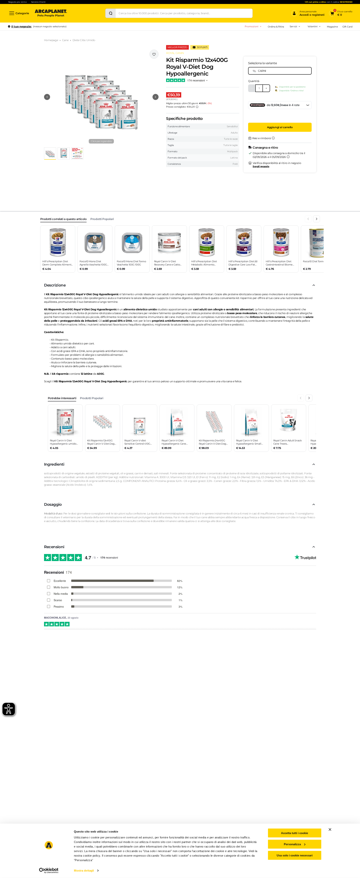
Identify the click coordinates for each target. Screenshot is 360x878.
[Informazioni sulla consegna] (288, 156)
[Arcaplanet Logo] (51, 13)
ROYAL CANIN (175, 53)
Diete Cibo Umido (84, 40)
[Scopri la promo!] (325, 52)
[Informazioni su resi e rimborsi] (273, 138)
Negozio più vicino (17, 2)
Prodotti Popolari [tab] (102, 219)
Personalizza (292, 844)
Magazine (332, 26)
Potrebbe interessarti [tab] (62, 398)
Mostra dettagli (84, 870)
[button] (101, 97)
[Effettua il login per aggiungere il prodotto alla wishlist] (154, 54)
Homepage (51, 40)
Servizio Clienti (38, 2)
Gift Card (347, 26)
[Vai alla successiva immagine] (156, 97)
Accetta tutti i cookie (294, 833)
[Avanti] (316, 218)
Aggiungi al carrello (280, 127)
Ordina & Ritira (276, 26)
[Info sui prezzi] (197, 106)
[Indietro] (308, 218)
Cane (65, 40)
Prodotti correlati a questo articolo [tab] (63, 219)
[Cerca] (110, 13)
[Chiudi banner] (330, 829)
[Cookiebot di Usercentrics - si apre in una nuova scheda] (48, 870)
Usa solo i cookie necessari (295, 855)
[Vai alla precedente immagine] (47, 97)
